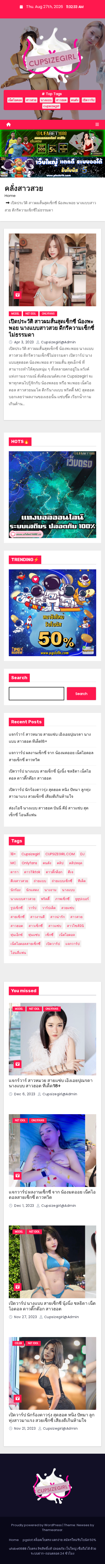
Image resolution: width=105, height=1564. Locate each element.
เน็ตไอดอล (15, 100)
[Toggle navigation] (97, 125)
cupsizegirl (51, 106)
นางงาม (50, 889)
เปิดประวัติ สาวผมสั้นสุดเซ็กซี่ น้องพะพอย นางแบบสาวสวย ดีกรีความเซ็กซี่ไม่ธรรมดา (51, 328)
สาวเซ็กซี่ (36, 925)
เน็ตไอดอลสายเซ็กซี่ (25, 943)
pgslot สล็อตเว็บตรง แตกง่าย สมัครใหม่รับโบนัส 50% (59, 1540)
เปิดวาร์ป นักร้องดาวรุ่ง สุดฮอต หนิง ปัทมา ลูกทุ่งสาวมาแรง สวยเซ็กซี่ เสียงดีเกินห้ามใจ (51, 1417)
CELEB (18, 1343)
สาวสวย (31, 100)
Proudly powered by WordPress (37, 1525)
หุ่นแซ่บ (34, 934)
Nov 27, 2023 (26, 1316)
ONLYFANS (48, 313)
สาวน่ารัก (57, 916)
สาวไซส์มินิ (75, 925)
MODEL (15, 313)
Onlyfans (29, 863)
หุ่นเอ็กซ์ (16, 934)
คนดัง (74, 100)
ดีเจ (70, 872)
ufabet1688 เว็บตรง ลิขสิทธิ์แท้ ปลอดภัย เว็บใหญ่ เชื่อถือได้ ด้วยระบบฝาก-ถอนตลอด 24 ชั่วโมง (52, 1551)
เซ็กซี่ (49, 934)
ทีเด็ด (82, 881)
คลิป (60, 863)
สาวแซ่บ (54, 925)
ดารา (14, 872)
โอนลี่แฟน (18, 952)
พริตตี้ (45, 898)
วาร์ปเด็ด (49, 907)
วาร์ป (32, 907)
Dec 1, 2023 (24, 1205)
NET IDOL (30, 313)
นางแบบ (46, 100)
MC (13, 863)
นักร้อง (15, 889)
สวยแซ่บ (67, 907)
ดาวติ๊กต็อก (54, 872)
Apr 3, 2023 (24, 342)
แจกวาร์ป (72, 943)
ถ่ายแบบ (40, 881)
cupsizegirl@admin (58, 342)
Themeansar (52, 1530)
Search (19, 677)
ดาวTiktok (32, 872)
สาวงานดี (37, 916)
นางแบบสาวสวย (22, 898)
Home (10, 195)
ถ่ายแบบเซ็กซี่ (62, 881)
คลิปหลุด (75, 863)
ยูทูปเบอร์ (82, 898)
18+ (13, 854)
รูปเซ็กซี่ (16, 907)
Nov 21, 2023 (25, 1428)
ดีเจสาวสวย (19, 881)
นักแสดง (32, 889)
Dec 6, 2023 (25, 1094)
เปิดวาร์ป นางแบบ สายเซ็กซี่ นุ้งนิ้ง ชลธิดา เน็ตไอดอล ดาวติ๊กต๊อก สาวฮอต (52, 1306)
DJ (82, 854)
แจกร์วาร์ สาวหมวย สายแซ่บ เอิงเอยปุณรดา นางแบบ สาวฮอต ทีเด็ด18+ (51, 1083)
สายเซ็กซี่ (17, 916)
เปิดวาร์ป (88, 100)
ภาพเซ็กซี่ (62, 898)
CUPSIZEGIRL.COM (60, 854)
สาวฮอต (61, 100)
